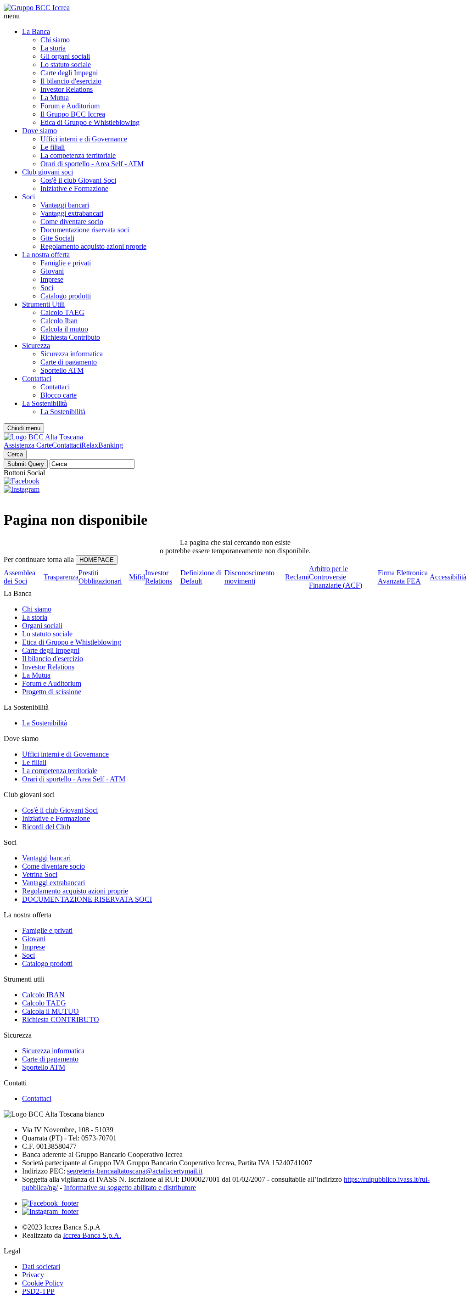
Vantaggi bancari (64, 205)
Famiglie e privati (65, 263)
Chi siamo (55, 40)
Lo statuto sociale (65, 64)
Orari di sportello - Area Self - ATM (92, 164)
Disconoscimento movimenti (249, 577)
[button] (235, 16)
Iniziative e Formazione (74, 188)
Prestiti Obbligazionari (100, 577)
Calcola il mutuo (64, 329)
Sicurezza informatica (71, 354)
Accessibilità (448, 577)
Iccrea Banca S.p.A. (92, 1235)
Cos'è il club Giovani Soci (78, 180)
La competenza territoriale (78, 155)
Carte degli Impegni (69, 73)
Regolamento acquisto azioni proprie (93, 246)
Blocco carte (58, 395)
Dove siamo (39, 131)
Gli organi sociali (65, 56)
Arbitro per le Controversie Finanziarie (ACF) (335, 577)
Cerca (15, 454)
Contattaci (36, 378)
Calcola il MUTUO (50, 1011)
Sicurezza (36, 345)
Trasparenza (61, 577)
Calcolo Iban (59, 321)
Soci (28, 197)
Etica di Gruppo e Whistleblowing (90, 122)
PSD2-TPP (38, 1291)
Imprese (51, 279)
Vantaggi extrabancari (71, 213)
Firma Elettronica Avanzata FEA (403, 577)
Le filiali (52, 147)
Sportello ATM (62, 370)
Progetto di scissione (51, 692)
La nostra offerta (46, 254)
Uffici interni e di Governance (83, 139)
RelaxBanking (102, 445)
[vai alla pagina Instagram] (50, 1211)
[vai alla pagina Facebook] (50, 1203)
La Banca (36, 31)
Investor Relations (66, 89)
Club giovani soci (47, 172)
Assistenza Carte (28, 445)
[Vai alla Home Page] (43, 437)
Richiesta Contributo (70, 337)
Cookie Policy (42, 1283)
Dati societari (41, 1266)
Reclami (297, 577)
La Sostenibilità (44, 403)
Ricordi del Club (46, 827)
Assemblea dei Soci (19, 577)
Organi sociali (42, 625)
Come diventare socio (71, 221)
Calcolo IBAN (43, 995)
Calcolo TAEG (62, 312)
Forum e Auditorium (70, 106)
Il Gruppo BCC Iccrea (72, 114)
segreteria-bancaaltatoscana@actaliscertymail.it (134, 1171)
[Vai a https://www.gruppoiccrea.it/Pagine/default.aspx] (37, 7)
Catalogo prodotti (65, 296)
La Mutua (54, 97)
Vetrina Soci (39, 874)
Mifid (137, 577)
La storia (53, 48)
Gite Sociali (57, 238)
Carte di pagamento (68, 362)
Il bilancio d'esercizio (70, 81)
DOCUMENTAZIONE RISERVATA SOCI (87, 899)
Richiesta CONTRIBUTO (60, 1019)
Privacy (33, 1275)
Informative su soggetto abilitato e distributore (130, 1187)
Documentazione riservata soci (84, 230)
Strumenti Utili (43, 304)
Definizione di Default (201, 577)
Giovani (52, 271)
